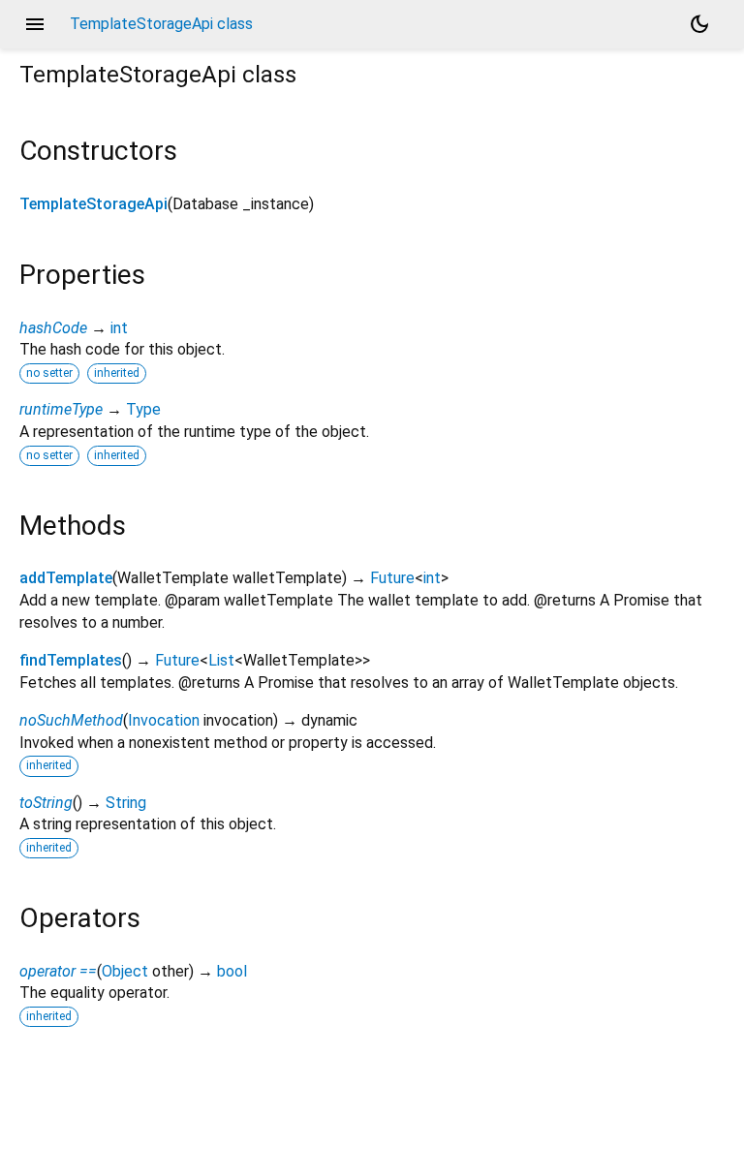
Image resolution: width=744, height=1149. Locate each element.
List (221, 660)
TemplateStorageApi (93, 204)
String (126, 802)
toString (46, 802)
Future (392, 578)
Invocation (164, 720)
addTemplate (65, 578)
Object (125, 971)
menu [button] (34, 24)
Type (143, 409)
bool (232, 971)
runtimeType (61, 409)
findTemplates (70, 660)
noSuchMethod (71, 720)
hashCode (53, 328)
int (119, 328)
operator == (58, 971)
